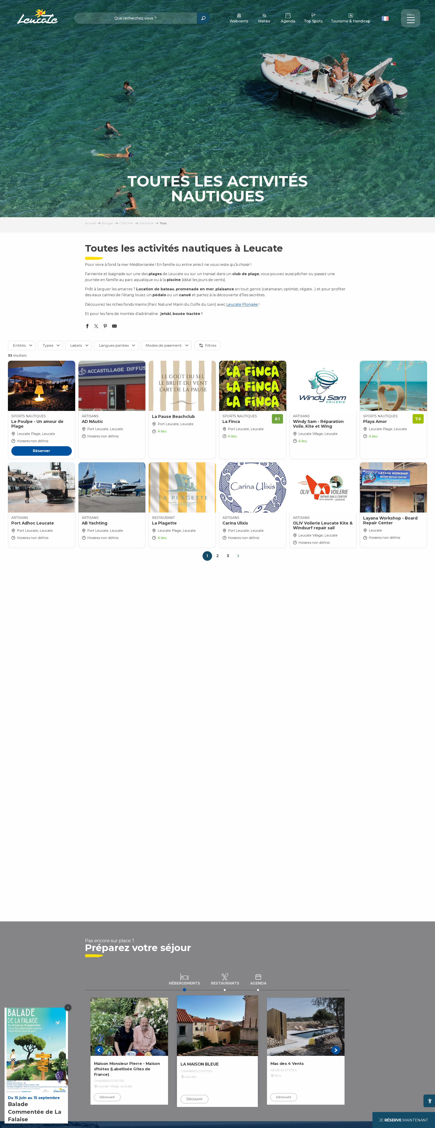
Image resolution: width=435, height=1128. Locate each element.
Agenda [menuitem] (288, 21)
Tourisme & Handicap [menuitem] (350, 21)
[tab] (184, 979)
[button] (385, 18)
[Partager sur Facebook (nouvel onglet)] (87, 327)
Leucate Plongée (242, 304)
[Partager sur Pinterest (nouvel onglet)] (105, 327)
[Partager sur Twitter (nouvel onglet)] (96, 327)
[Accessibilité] (430, 1101)
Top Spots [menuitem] (313, 21)
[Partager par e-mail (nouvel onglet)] (114, 327)
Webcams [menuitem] (239, 21)
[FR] (385, 18)
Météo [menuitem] (264, 21)
